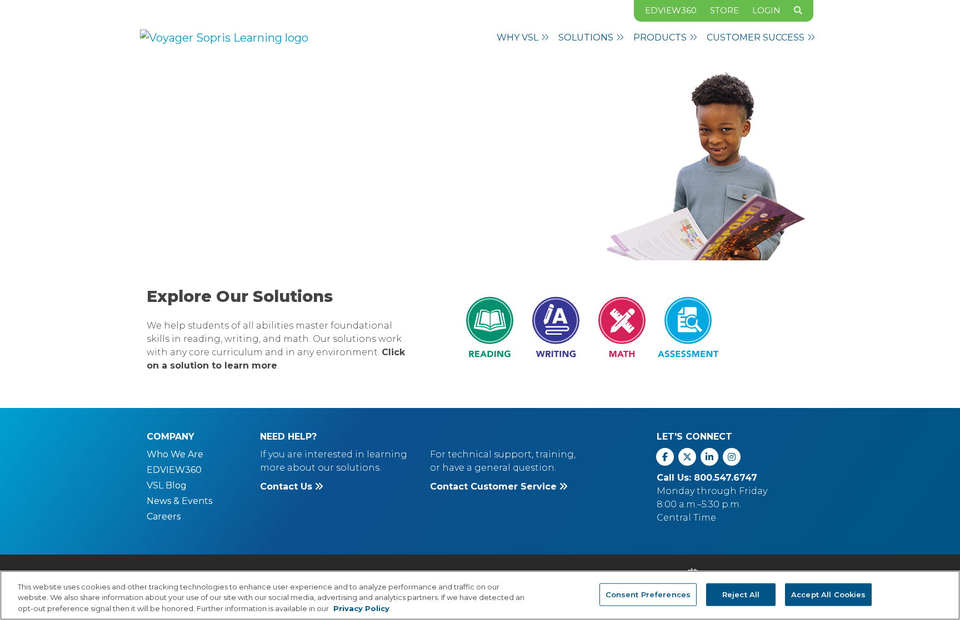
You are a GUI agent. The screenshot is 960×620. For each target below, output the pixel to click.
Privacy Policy (361, 608)
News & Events (179, 501)
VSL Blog (167, 485)
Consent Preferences (648, 593)
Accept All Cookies (828, 593)
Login (766, 10)
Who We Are (175, 454)
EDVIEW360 (671, 10)
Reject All (740, 593)
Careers (164, 516)
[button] (523, 38)
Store (724, 10)
